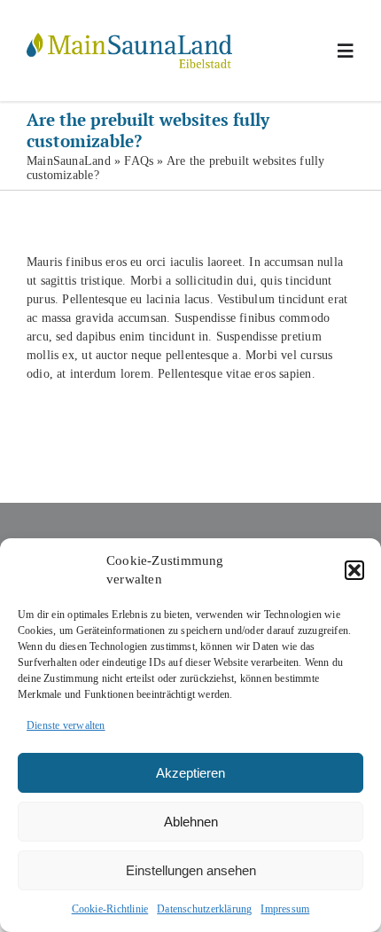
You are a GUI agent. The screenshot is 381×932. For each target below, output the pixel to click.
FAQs (138, 161)
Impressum (284, 909)
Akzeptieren (190, 772)
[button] (354, 570)
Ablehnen (191, 821)
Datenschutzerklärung (204, 909)
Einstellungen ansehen (191, 870)
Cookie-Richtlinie (110, 909)
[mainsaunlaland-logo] (129, 38)
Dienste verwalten (66, 725)
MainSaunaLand (69, 161)
